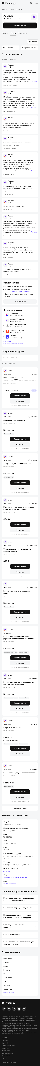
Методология (6, 1051)
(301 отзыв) (18, 338)
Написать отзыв (20, 301)
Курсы (13, 33)
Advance (6, 871)
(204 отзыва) (19, 316)
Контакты (5, 1040)
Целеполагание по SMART (14, 420)
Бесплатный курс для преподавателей (19, 773)
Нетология (14, 314)
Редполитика (6, 1056)
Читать (34, 81)
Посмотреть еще (20, 808)
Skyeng (6, 981)
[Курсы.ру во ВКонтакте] (14, 1009)
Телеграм (23, 877)
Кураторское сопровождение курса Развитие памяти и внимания (18, 508)
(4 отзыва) (18, 321)
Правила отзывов (7, 1053)
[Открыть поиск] (31, 3)
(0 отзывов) (18, 327)
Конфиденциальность (8, 1045)
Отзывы (5, 33)
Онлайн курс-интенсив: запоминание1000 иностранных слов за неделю (19, 379)
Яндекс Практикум (17, 330)
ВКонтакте (14, 877)
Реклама (4, 1058)
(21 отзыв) (18, 332)
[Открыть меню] (36, 3)
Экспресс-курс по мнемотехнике (17, 464)
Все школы (7, 342)
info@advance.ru (9, 884)
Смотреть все (8, 993)
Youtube (6, 877)
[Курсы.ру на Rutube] (24, 1009)
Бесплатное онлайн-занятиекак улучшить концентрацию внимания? (18, 638)
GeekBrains (7, 974)
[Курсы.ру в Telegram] (9, 1009)
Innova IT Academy (17, 319)
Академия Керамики (18, 325)
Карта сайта (5, 1043)
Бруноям (6, 970)
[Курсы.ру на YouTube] (4, 1009)
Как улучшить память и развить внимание (16, 592)
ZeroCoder (7, 978)
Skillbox (13, 336)
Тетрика (6, 985)
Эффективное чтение (12, 728)
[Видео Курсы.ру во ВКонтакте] (19, 1009)
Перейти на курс (20, 396)
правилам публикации (21, 292)
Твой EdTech (5, 1038)
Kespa (5, 966)
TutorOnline (7, 989)
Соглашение (5, 1048)
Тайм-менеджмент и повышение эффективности (17, 550)
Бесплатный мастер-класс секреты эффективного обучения (18, 683)
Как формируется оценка (13, 344)
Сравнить (20, 401)
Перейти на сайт (20, 25)
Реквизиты (22, 33)
